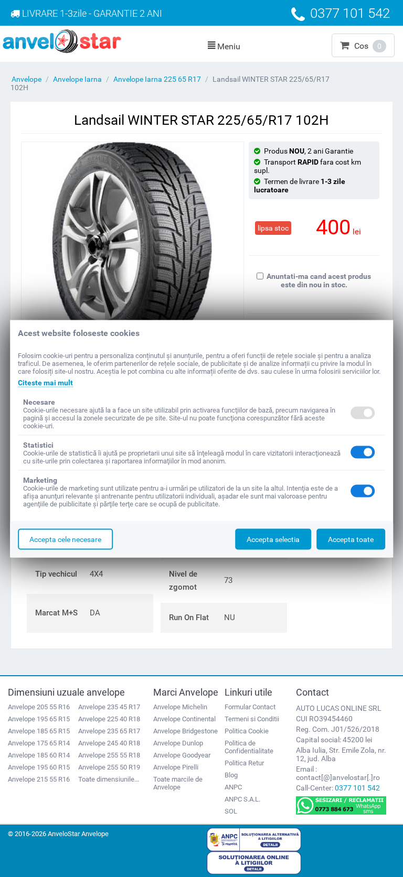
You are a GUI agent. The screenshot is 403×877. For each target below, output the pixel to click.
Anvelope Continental (184, 719)
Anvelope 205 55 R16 (39, 707)
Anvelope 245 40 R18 (109, 743)
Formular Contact (250, 707)
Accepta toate (351, 539)
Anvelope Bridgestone (185, 731)
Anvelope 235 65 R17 (109, 731)
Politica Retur (244, 763)
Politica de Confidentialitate (249, 747)
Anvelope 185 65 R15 (39, 731)
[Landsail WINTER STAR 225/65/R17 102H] (132, 246)
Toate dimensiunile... (108, 779)
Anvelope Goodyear (181, 755)
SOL (231, 811)
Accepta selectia (273, 539)
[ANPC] (254, 839)
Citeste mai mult (45, 382)
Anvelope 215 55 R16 (39, 779)
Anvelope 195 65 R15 (39, 719)
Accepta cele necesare (65, 539)
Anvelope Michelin (180, 707)
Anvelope (26, 79)
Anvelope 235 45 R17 (109, 707)
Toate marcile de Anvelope (178, 783)
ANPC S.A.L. (242, 799)
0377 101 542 (357, 788)
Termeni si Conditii (252, 719)
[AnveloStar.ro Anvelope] (62, 40)
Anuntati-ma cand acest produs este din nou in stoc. (319, 280)
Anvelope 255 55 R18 (109, 755)
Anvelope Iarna (77, 79)
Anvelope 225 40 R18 (109, 719)
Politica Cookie (247, 731)
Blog (231, 775)
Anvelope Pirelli (175, 767)
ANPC (233, 787)
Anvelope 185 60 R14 (39, 755)
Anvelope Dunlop (178, 743)
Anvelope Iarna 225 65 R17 (157, 79)
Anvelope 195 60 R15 (39, 767)
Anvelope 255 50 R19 (109, 767)
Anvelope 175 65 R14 (39, 743)
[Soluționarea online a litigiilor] (254, 862)
